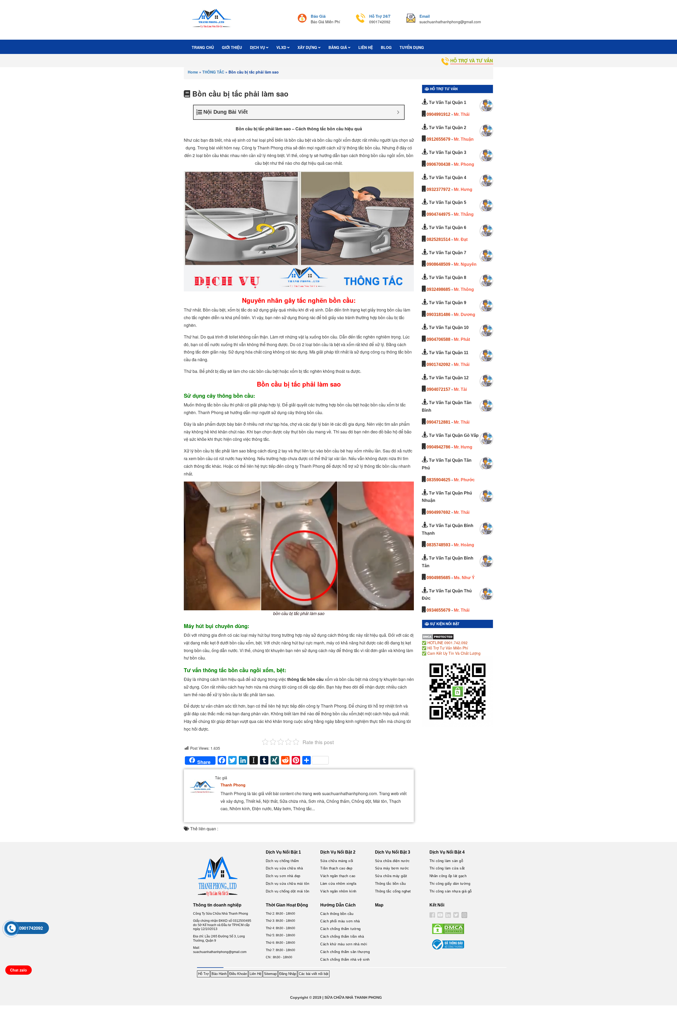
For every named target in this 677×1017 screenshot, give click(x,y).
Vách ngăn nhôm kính (338, 891)
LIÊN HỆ (365, 47)
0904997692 (438, 512)
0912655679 (438, 139)
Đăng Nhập (287, 974)
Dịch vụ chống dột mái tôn (287, 891)
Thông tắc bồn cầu (390, 884)
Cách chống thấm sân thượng (345, 952)
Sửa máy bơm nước (392, 868)
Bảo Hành (219, 974)
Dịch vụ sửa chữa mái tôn (287, 884)
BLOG (386, 47)
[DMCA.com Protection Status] (438, 636)
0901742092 (438, 364)
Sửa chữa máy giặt (391, 876)
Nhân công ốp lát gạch (448, 876)
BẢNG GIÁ (338, 47)
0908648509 (438, 264)
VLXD (281, 47)
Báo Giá (318, 16)
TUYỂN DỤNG (412, 47)
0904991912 (438, 114)
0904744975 (438, 214)
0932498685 (438, 289)
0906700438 (438, 164)
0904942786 (438, 447)
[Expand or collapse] (398, 112)
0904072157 (438, 389)
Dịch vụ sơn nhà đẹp (283, 876)
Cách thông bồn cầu (336, 914)
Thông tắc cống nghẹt (393, 891)
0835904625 (438, 480)
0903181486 (438, 314)
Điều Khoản (238, 974)
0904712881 (438, 422)
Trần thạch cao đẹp (336, 868)
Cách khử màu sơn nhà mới (343, 944)
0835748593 (438, 545)
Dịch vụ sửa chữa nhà (284, 868)
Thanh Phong (233, 785)
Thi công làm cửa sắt (447, 868)
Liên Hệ (255, 974)
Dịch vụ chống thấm (282, 861)
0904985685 (438, 577)
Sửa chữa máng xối (336, 861)
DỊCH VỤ (258, 47)
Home (193, 72)
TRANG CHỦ (203, 47)
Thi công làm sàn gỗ (446, 861)
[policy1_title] (302, 18)
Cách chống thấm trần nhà (342, 936)
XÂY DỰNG (308, 47)
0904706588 (438, 339)
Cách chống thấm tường (340, 929)
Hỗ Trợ (203, 974)
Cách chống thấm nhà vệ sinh (345, 959)
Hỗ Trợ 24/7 (379, 16)
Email (424, 16)
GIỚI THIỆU (232, 47)
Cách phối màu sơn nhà (340, 921)
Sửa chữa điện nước (392, 861)
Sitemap (270, 974)
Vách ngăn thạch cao (337, 876)
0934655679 (438, 610)
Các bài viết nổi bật (313, 974)
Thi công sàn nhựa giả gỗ (450, 891)
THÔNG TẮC (213, 72)
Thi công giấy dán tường (449, 884)
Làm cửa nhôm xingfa (338, 884)
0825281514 (438, 239)
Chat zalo (18, 970)
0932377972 (438, 189)
